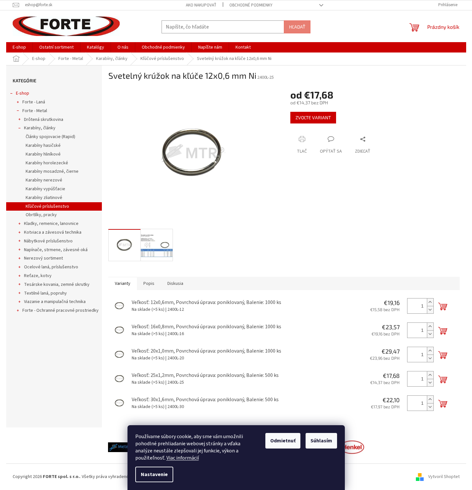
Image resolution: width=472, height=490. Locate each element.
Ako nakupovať (201, 5)
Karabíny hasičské (43, 145)
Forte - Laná (33, 102)
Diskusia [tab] (175, 283)
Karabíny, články (39, 128)
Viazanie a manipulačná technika (55, 301)
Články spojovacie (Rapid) (50, 137)
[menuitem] (19, 47)
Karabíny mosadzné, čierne (52, 171)
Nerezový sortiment (43, 258)
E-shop (22, 93)
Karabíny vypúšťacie (45, 189)
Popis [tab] (148, 283)
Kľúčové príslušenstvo (47, 206)
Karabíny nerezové (44, 180)
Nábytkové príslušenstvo (48, 241)
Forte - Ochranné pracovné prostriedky (60, 310)
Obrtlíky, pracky (41, 215)
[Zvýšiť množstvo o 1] (430, 302)
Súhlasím (321, 440)
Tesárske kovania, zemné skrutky (57, 284)
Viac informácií (182, 457)
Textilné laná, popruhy (45, 293)
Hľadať (297, 26)
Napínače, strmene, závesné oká (56, 250)
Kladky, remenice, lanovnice (51, 223)
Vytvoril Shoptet (444, 476)
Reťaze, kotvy (38, 276)
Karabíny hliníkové (43, 154)
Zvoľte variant (313, 117)
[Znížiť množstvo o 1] (430, 309)
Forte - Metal (34, 111)
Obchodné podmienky (250, 5)
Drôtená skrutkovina (43, 119)
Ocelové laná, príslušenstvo (51, 267)
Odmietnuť (283, 440)
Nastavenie (154, 474)
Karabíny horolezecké (47, 163)
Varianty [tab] (122, 283)
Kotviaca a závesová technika (52, 232)
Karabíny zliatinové (44, 197)
